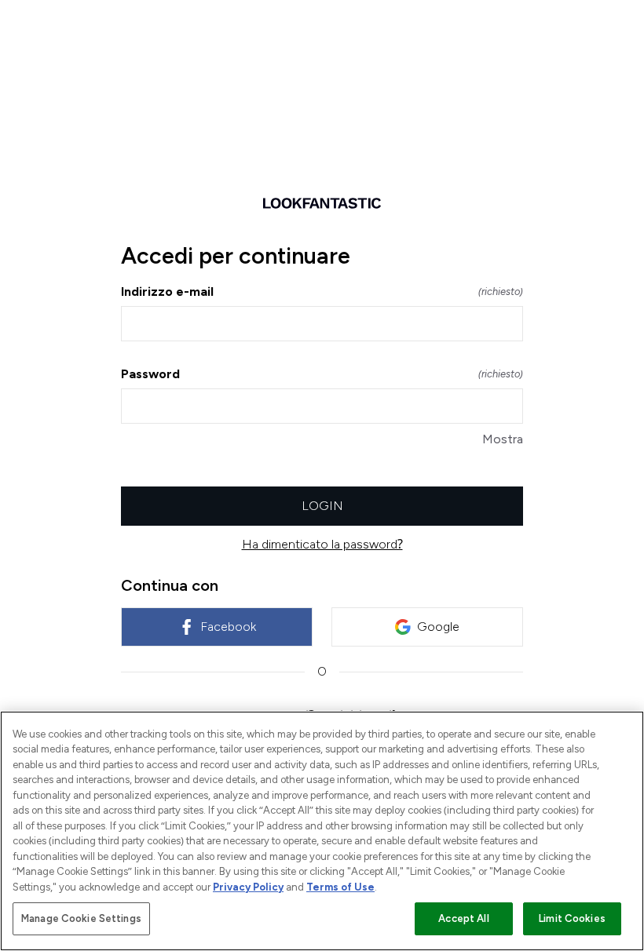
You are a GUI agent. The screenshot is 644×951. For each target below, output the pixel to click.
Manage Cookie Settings (81, 918)
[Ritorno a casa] (322, 203)
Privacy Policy (248, 887)
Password (322, 373)
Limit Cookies (572, 918)
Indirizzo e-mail (322, 291)
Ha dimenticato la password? (322, 544)
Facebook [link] (228, 626)
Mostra (502, 439)
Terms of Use (340, 887)
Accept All (463, 918)
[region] (322, 831)
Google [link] (438, 626)
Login (322, 505)
